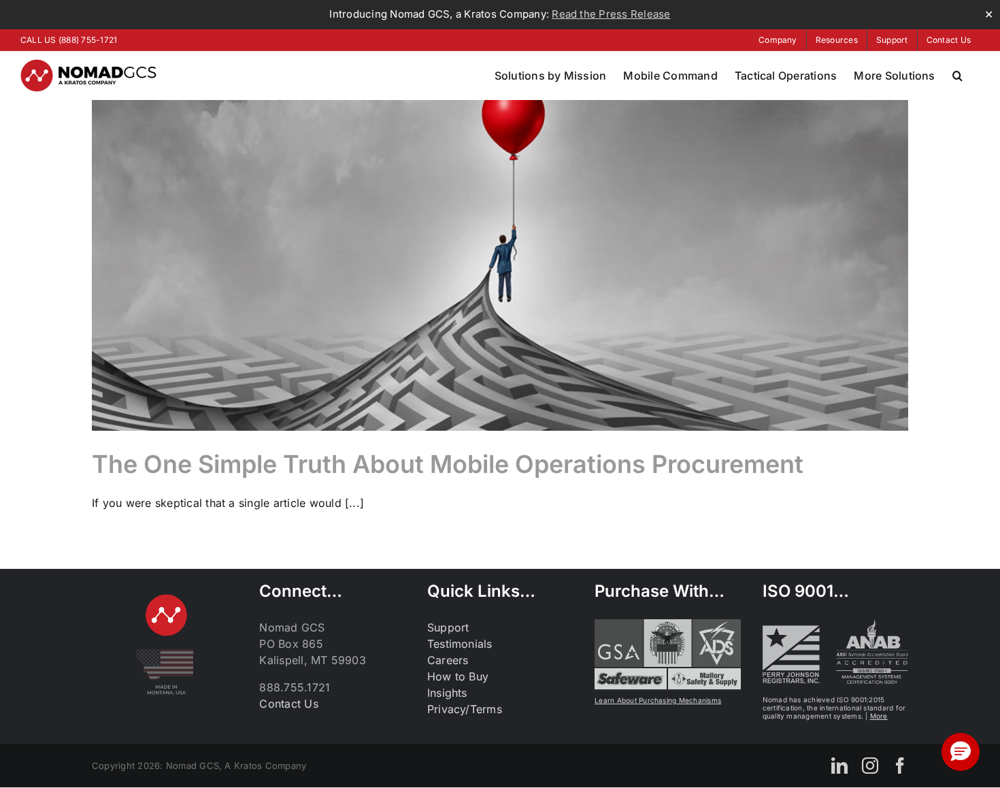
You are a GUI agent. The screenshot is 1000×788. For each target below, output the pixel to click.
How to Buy (457, 676)
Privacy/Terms (464, 709)
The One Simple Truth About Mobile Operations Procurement (447, 464)
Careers (448, 660)
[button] (957, 75)
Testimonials (460, 644)
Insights (447, 693)
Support (448, 627)
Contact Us (288, 703)
